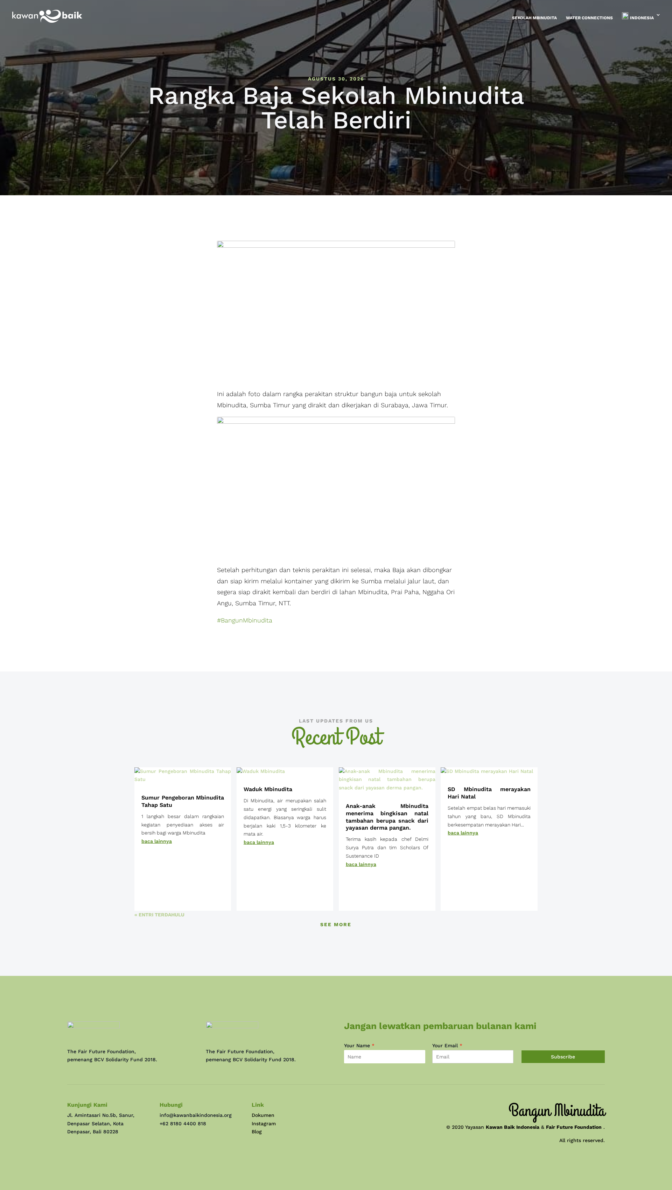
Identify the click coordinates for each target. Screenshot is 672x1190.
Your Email (447, 1045)
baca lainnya (156, 841)
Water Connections (589, 17)
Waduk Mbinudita (268, 789)
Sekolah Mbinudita (534, 17)
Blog (257, 1131)
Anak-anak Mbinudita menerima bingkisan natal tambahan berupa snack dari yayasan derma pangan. (387, 817)
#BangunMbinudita (244, 620)
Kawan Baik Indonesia (512, 1127)
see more (335, 924)
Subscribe (563, 1056)
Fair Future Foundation (574, 1127)
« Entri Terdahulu (159, 914)
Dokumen (263, 1115)
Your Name (359, 1045)
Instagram (264, 1123)
